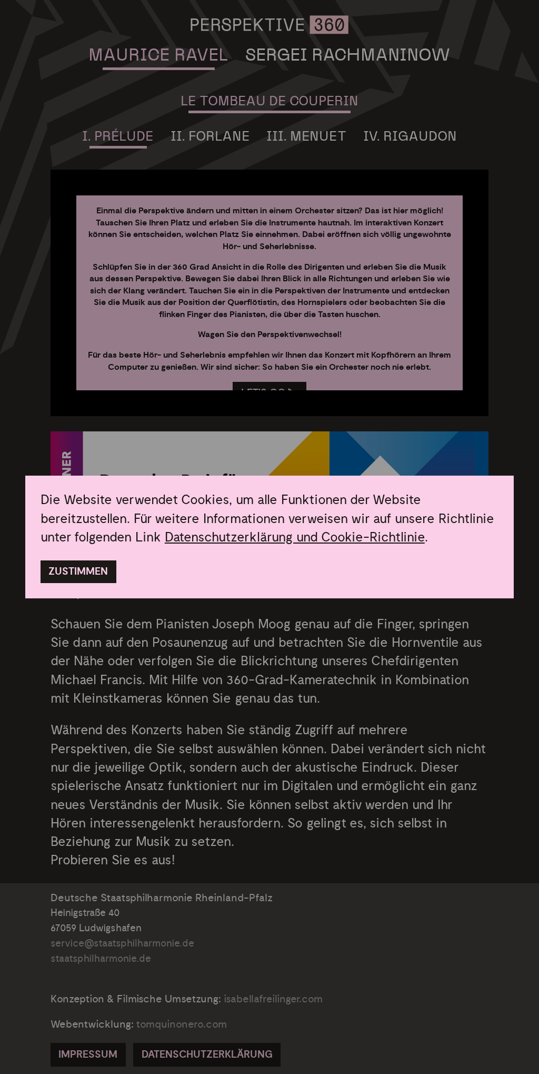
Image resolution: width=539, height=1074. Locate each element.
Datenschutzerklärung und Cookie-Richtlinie (295, 537)
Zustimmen (78, 571)
